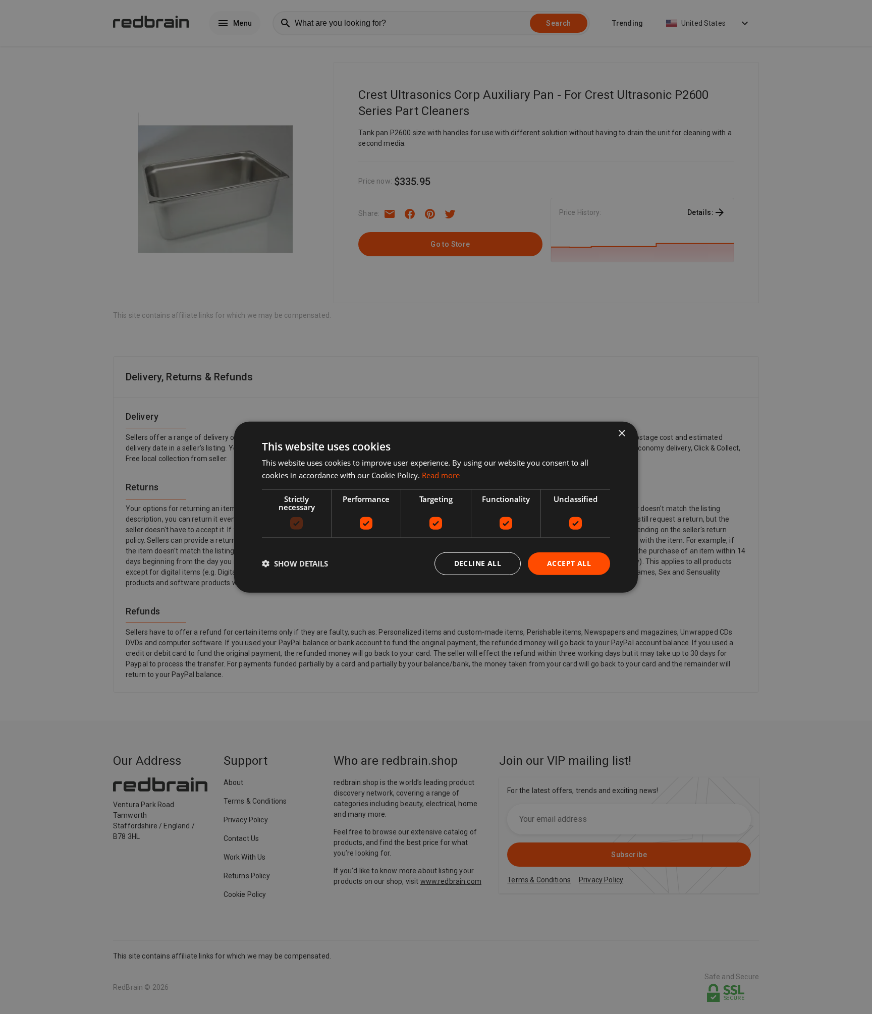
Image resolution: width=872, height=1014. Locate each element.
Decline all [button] (477, 563)
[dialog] (436, 507)
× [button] (621, 433)
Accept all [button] (569, 563)
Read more (441, 475)
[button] (295, 563)
